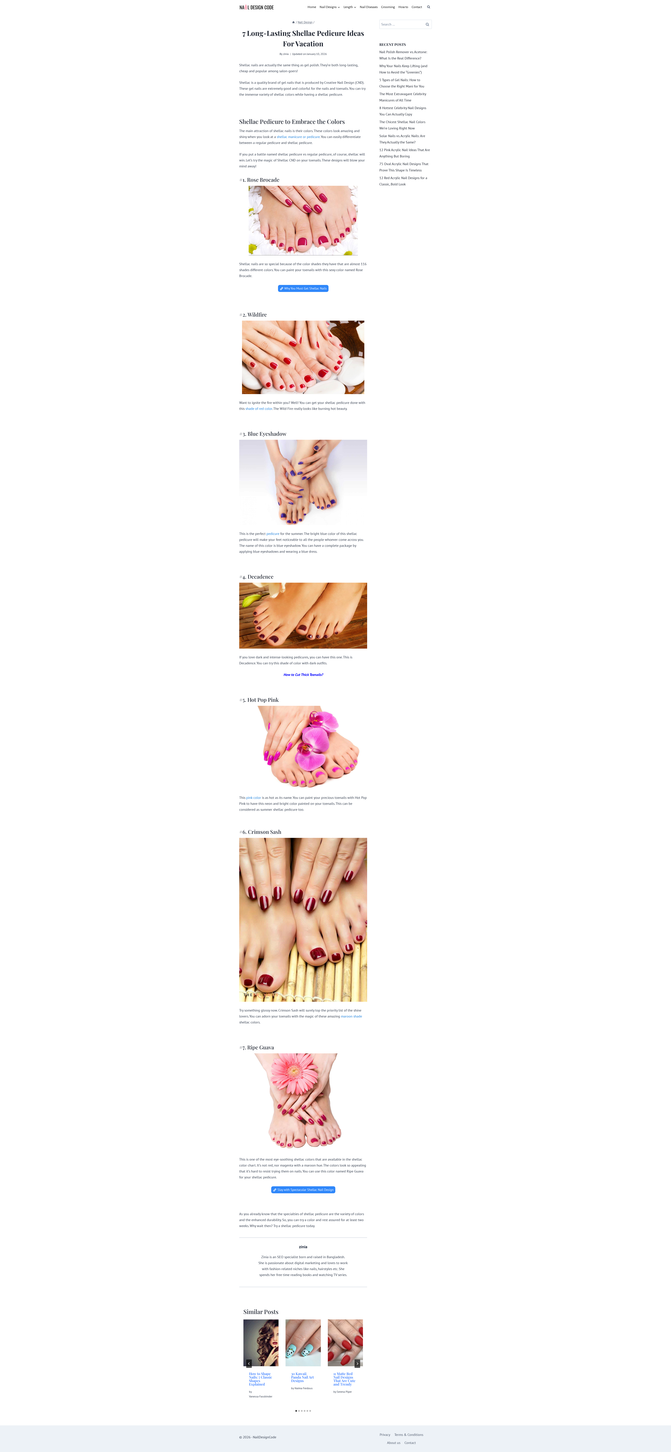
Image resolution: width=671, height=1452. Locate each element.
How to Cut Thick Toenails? (303, 674)
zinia (286, 54)
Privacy (385, 1434)
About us (393, 1442)
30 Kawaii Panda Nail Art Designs (302, 1377)
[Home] (293, 22)
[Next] (357, 1363)
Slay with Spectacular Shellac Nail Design (305, 1190)
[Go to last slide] (249, 1363)
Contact (417, 7)
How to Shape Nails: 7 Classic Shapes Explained (260, 1378)
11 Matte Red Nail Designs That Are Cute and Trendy (344, 1378)
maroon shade (351, 1016)
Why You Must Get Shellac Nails (305, 288)
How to (403, 7)
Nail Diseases (369, 7)
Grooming (388, 7)
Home (312, 7)
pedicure (272, 533)
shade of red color (259, 408)
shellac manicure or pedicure (298, 137)
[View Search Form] (428, 7)
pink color (253, 797)
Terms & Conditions (408, 1434)
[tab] (296, 1411)
